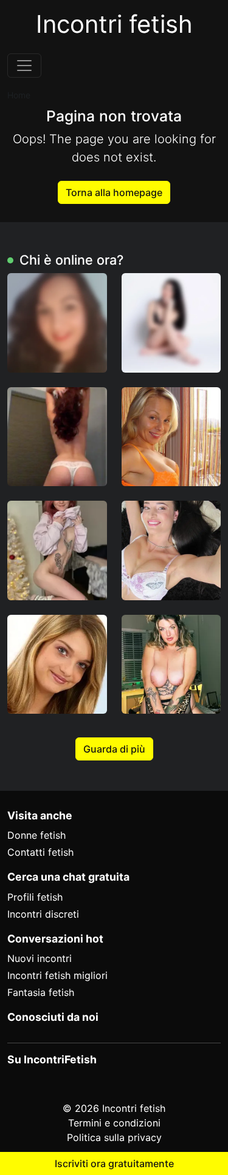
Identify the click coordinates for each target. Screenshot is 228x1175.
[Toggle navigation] (24, 65)
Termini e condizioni (114, 1123)
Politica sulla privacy (114, 1137)
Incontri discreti (43, 914)
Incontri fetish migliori (57, 975)
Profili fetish (35, 897)
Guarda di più (114, 749)
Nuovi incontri (39, 958)
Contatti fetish (40, 852)
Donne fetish (36, 835)
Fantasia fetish (40, 992)
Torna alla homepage (114, 192)
